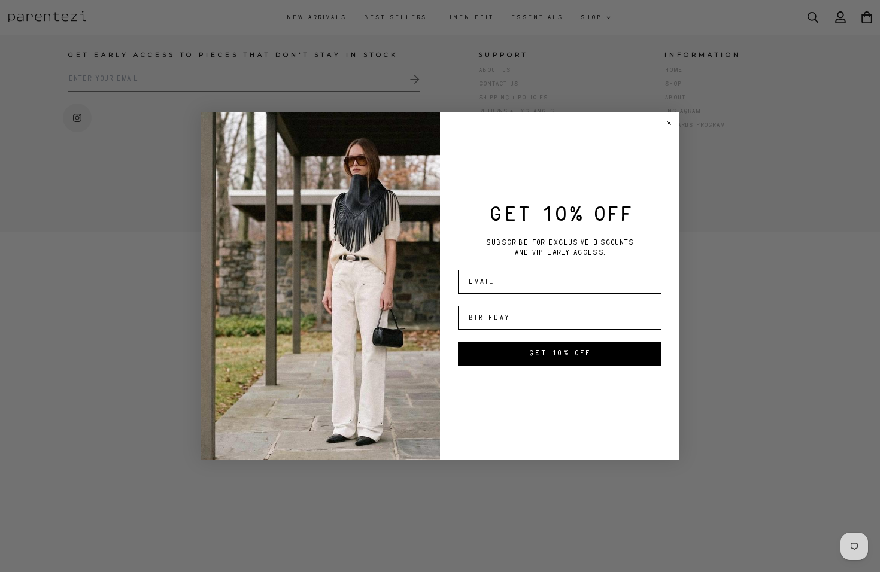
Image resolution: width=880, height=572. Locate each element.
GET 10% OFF (560, 353)
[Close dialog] (668, 122)
